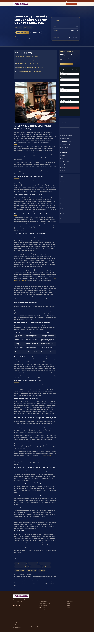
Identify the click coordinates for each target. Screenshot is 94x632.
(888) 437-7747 (69, 1)
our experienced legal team (27, 298)
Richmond (62, 193)
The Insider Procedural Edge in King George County (27, 60)
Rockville (62, 198)
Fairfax (61, 178)
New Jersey (62, 203)
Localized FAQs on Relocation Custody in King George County (29, 71)
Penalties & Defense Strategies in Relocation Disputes (27, 63)
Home (32, 4)
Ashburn (62, 183)
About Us (37, 4)
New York (62, 208)
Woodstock (62, 213)
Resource (51, 4)
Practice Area (44, 4)
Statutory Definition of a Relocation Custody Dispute (27, 56)
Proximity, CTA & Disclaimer (22, 75)
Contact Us (58, 4)
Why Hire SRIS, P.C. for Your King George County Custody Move (29, 67)
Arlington (62, 188)
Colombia (62, 218)
